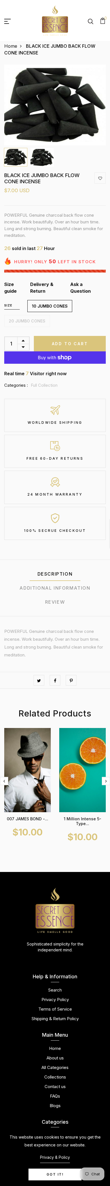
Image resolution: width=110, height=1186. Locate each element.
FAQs (55, 1096)
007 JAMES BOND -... (27, 818)
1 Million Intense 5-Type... (82, 821)
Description (55, 574)
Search (55, 990)
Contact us (55, 1086)
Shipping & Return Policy (55, 1018)
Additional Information (54, 588)
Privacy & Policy (55, 1157)
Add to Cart (70, 343)
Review (55, 602)
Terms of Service (55, 1009)
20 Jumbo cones (27, 321)
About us (55, 1058)
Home (10, 46)
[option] (55, 105)
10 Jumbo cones (50, 306)
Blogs (55, 1105)
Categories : (16, 385)
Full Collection (44, 385)
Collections (55, 1077)
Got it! (55, 1174)
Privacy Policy (55, 999)
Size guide (10, 287)
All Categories (55, 1067)
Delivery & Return (41, 287)
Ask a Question (80, 287)
